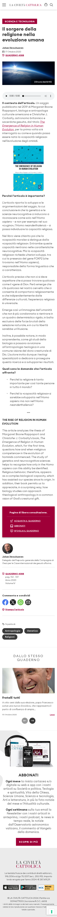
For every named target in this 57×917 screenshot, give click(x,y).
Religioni (10, 636)
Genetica (32, 630)
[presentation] (25, 721)
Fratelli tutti (11, 697)
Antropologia (12, 630)
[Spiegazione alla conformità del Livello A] (46, 887)
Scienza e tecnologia (20, 21)
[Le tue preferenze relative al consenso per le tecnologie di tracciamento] (52, 912)
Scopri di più (28, 841)
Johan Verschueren (12, 47)
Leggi (52, 714)
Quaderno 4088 (14, 55)
